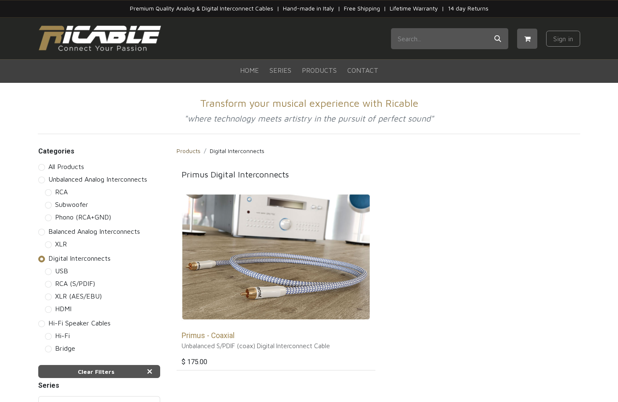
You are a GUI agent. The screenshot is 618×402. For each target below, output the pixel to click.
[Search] (497, 38)
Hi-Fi (62, 335)
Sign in (563, 38)
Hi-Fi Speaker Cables (79, 323)
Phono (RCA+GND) (83, 217)
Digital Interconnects (79, 258)
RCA (61, 192)
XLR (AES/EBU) (78, 296)
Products (189, 150)
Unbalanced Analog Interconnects (97, 179)
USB (61, 271)
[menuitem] (249, 70)
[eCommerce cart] (527, 39)
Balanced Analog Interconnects (94, 231)
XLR (61, 244)
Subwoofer (71, 204)
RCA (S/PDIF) (75, 283)
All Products (66, 166)
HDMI (63, 308)
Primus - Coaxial (208, 335)
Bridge (65, 348)
